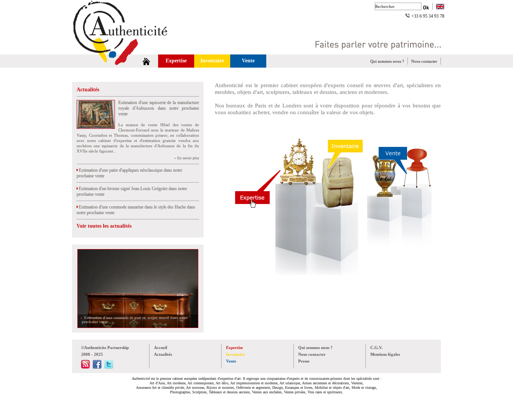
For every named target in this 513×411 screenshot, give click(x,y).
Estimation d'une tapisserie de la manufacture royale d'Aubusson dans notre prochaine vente (158, 108)
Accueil (160, 347)
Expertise (176, 60)
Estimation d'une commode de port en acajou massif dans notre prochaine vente (134, 320)
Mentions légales (385, 354)
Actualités (88, 89)
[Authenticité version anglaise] (440, 7)
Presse (303, 361)
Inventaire (212, 60)
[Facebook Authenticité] (97, 367)
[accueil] (146, 61)
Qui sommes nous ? (387, 61)
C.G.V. (376, 347)
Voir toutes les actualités (104, 226)
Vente (248, 60)
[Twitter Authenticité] (108, 367)
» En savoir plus (186, 158)
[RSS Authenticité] (85, 367)
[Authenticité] (129, 50)
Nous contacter (424, 61)
